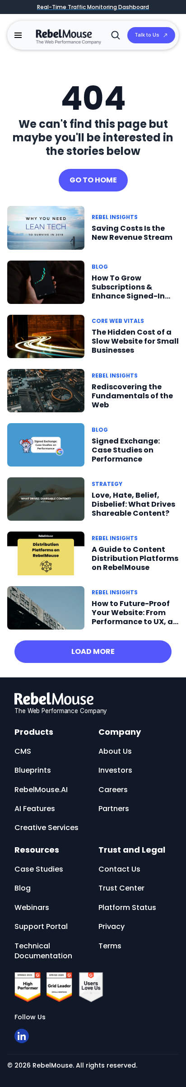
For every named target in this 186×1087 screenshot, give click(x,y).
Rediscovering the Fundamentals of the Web (132, 396)
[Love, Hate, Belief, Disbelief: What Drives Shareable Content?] (45, 499)
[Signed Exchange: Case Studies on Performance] (45, 444)
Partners (113, 808)
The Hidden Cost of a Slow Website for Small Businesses (135, 341)
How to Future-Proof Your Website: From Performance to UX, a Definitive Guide (132, 617)
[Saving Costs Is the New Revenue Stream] (45, 227)
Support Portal (41, 926)
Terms (109, 946)
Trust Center (121, 888)
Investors (115, 770)
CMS (22, 751)
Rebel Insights (115, 217)
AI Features (34, 808)
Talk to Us (147, 35)
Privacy (111, 926)
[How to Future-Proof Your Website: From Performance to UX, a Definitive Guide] (45, 607)
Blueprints (32, 770)
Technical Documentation (43, 951)
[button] (18, 35)
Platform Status (127, 907)
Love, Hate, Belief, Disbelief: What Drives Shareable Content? (133, 504)
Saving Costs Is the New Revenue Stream (132, 233)
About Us (115, 751)
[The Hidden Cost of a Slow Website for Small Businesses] (45, 336)
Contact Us (119, 869)
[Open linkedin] (21, 1036)
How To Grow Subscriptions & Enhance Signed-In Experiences (128, 291)
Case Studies (38, 869)
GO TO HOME (93, 180)
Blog (100, 266)
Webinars (31, 907)
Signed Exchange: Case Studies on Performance (126, 450)
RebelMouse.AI (41, 789)
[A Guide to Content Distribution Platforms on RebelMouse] (45, 553)
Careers (113, 789)
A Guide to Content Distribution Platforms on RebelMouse (135, 558)
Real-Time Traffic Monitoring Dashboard (93, 7)
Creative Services (46, 827)
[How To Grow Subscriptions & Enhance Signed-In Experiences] (45, 281)
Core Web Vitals (118, 320)
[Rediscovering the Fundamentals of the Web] (45, 390)
